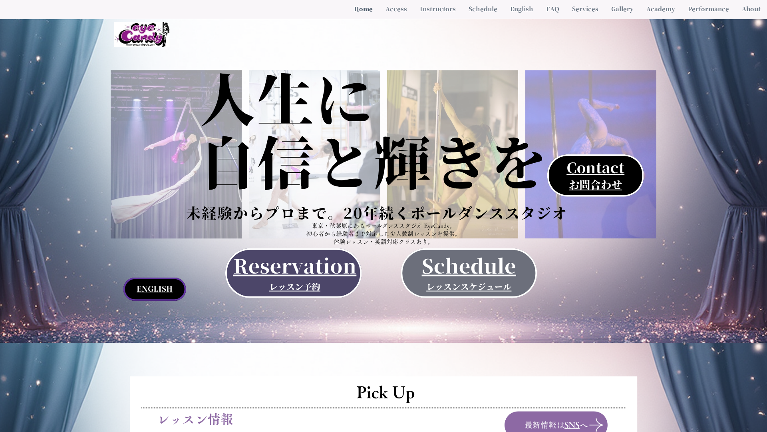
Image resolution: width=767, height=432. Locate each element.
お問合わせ (595, 185)
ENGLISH (155, 289)
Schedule (469, 266)
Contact (595, 168)
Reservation (294, 266)
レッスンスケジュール (468, 286)
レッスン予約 (294, 286)
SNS (572, 425)
